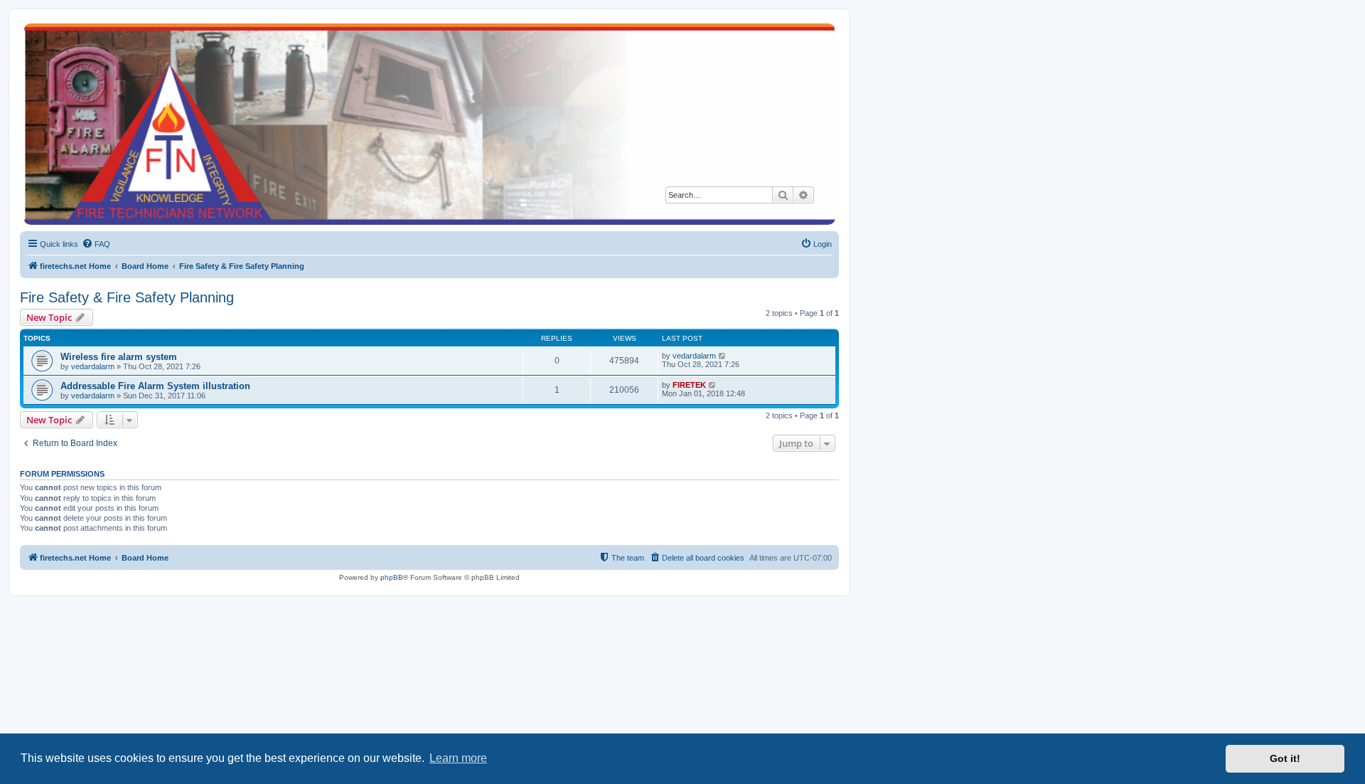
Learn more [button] (458, 758)
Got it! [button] (1285, 758)
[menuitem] (96, 244)
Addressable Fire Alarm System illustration (155, 386)
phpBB (391, 577)
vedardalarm (92, 366)
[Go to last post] (722, 355)
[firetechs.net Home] (429, 124)
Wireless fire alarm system (118, 356)
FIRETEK (689, 385)
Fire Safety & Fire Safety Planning (127, 297)
